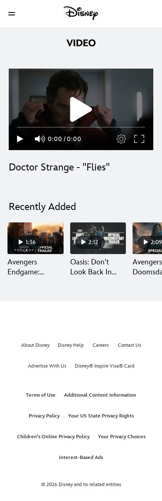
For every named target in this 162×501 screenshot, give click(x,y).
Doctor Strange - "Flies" (59, 167)
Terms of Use (41, 395)
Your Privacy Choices (121, 437)
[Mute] (40, 139)
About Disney (35, 345)
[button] (11, 13)
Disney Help (71, 345)
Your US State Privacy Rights (101, 416)
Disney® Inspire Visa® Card (105, 366)
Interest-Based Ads (81, 457)
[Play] (20, 139)
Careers (101, 345)
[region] (81, 109)
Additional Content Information (100, 395)
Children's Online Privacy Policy (53, 437)
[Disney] (81, 13)
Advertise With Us (47, 366)
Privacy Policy (44, 416)
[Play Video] (81, 109)
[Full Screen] (139, 139)
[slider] (81, 127)
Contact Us (129, 345)
